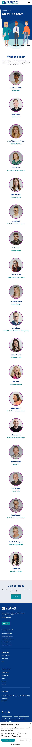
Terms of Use (12, 719)
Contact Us (5, 623)
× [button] (30, 723)
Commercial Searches (7, 645)
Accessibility (5, 721)
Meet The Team (5, 675)
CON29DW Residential (7, 633)
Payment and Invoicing (7, 716)
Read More (10, 730)
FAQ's (10, 721)
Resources (4, 681)
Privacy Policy (5, 719)
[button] (28, 2)
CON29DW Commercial (7, 636)
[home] (10, 2)
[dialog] (16, 734)
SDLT (3, 661)
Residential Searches (6, 642)
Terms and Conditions (24, 716)
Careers (16, 596)
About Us (4, 684)
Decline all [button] (23, 740)
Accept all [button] (8, 740)
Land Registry (5, 658)
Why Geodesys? (5, 672)
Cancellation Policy (21, 719)
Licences (16, 716)
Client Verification (6, 655)
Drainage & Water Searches (8, 639)
